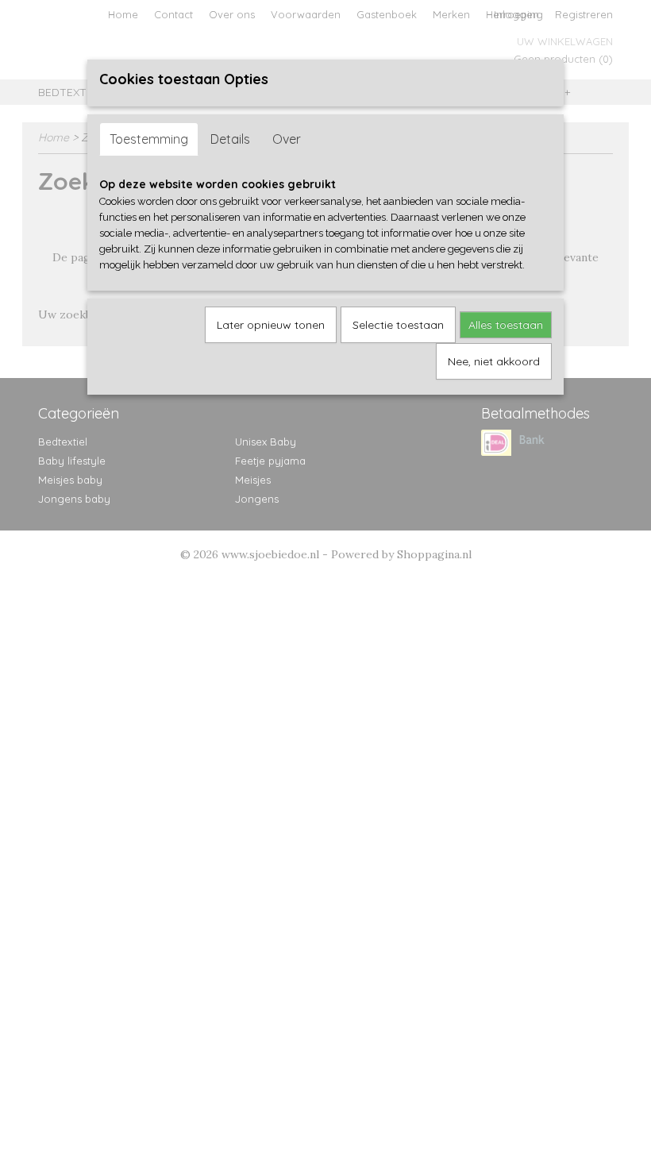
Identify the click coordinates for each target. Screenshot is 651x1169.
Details (230, 139)
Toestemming (149, 139)
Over (286, 139)
